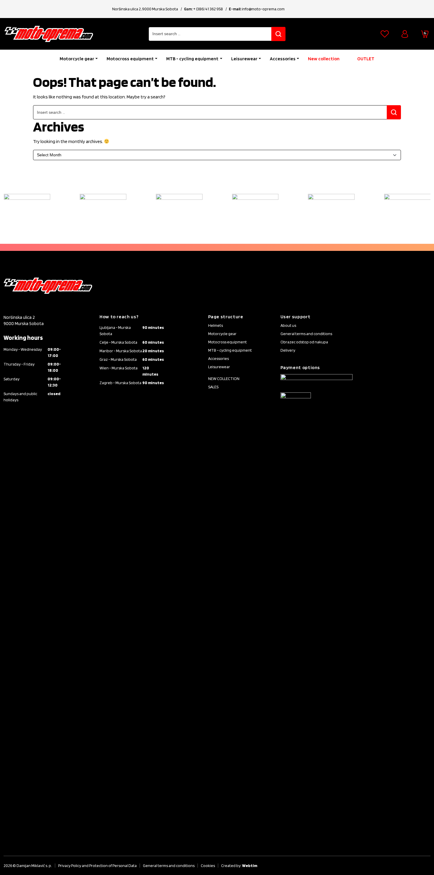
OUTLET (365, 58)
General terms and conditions (306, 333)
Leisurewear (244, 58)
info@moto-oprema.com (263, 9)
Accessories (283, 58)
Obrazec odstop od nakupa (304, 342)
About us (288, 325)
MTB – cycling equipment (230, 350)
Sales (213, 386)
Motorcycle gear (77, 58)
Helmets (215, 325)
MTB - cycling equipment (192, 58)
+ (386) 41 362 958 (208, 9)
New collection (324, 58)
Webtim (249, 865)
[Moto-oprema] (48, 34)
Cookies (208, 865)
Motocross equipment (130, 58)
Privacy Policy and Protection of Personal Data (97, 865)
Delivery (287, 350)
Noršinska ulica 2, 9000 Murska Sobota (145, 9)
